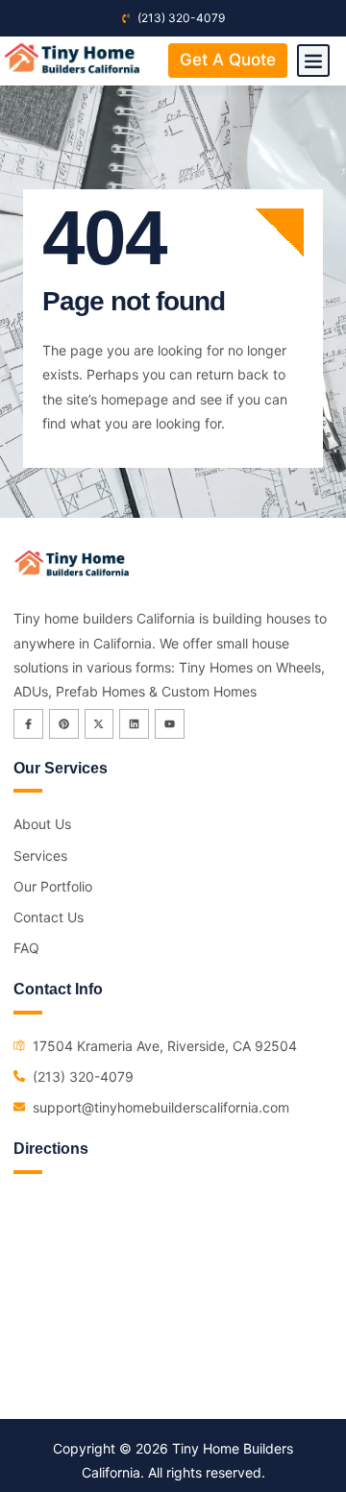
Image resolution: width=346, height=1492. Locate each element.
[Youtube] (170, 724)
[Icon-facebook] (28, 724)
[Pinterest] (64, 724)
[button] (313, 60)
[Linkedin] (134, 724)
